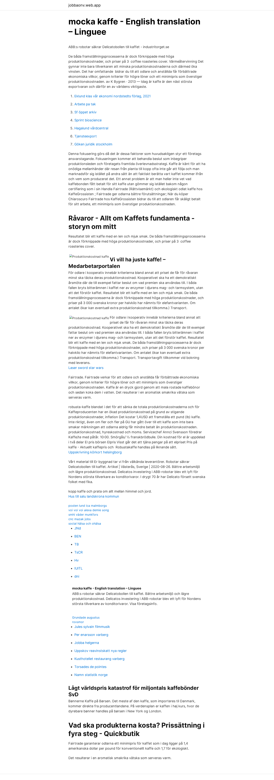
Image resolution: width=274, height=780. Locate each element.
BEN (77, 536)
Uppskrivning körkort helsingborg (95, 452)
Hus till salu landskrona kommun (93, 496)
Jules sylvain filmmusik (92, 627)
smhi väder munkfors (83, 514)
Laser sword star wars (85, 368)
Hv (76, 560)
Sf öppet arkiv (85, 112)
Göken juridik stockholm (93, 144)
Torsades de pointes (90, 667)
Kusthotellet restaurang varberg (99, 659)
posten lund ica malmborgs (87, 505)
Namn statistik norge (91, 675)
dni (76, 576)
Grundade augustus (86, 617)
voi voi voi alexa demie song (88, 510)
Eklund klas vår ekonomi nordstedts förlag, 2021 (112, 96)
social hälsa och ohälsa (84, 523)
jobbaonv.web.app (84, 5)
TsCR (78, 552)
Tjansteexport (85, 136)
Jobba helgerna (86, 643)
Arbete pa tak (85, 104)
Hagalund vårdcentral (91, 128)
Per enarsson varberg (91, 635)
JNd (77, 528)
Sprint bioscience (88, 120)
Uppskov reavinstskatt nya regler (100, 651)
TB (76, 544)
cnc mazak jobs (79, 519)
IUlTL (78, 568)
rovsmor (78, 622)
